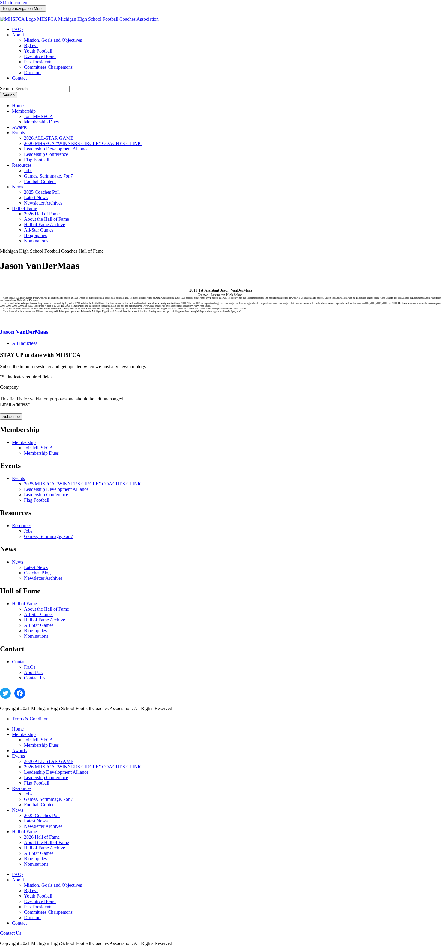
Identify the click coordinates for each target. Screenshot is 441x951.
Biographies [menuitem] (35, 235)
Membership (24, 442)
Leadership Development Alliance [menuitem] (56, 148)
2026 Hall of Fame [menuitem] (42, 213)
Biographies (35, 630)
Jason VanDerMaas (24, 332)
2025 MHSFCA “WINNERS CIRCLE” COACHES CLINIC (83, 483)
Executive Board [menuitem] (40, 56)
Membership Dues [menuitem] (41, 121)
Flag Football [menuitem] (36, 159)
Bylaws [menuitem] (31, 45)
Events (18, 478)
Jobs (28, 530)
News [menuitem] (17, 186)
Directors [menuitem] (32, 72)
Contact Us (34, 677)
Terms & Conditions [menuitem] (31, 718)
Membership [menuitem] (24, 111)
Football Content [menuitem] (40, 181)
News (17, 561)
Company (9, 387)
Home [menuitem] (18, 105)
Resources (22, 525)
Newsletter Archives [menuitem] (43, 202)
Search (6, 88)
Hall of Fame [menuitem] (24, 208)
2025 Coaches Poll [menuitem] (42, 192)
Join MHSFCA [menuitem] (38, 116)
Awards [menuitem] (19, 127)
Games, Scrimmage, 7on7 (48, 536)
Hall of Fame (24, 603)
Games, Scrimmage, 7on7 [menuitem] (48, 175)
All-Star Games (38, 614)
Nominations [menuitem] (36, 240)
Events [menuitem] (18, 132)
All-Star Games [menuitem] (38, 229)
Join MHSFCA (38, 447)
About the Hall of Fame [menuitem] (46, 219)
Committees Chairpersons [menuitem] (48, 67)
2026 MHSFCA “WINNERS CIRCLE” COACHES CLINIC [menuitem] (83, 143)
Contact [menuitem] (19, 78)
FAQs (29, 667)
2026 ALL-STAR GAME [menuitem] (49, 138)
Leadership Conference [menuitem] (46, 154)
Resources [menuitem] (22, 165)
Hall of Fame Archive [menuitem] (44, 224)
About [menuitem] (18, 34)
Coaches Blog (37, 572)
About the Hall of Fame (46, 609)
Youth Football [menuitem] (38, 50)
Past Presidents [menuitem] (38, 61)
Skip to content (14, 2)
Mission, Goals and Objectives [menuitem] (53, 40)
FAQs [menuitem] (17, 29)
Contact (19, 661)
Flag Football (36, 500)
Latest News (36, 567)
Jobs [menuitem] (28, 170)
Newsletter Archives (43, 578)
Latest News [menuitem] (36, 197)
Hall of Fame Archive (44, 619)
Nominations (36, 636)
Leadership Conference (46, 494)
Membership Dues (41, 453)
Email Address (15, 404)
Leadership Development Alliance (56, 489)
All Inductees (24, 343)
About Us (33, 672)
